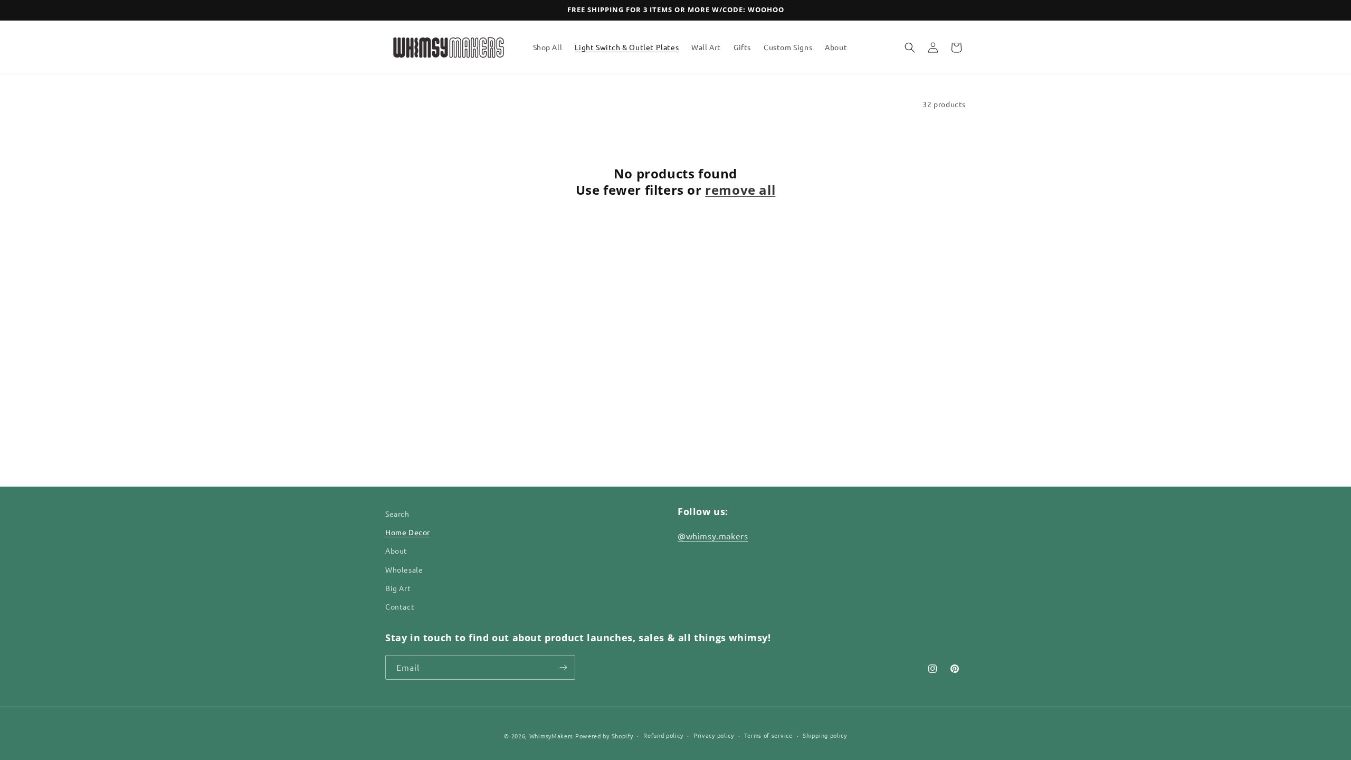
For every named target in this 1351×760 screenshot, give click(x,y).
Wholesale (404, 569)
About (396, 550)
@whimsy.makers (713, 535)
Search (397, 513)
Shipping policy (825, 735)
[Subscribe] (563, 667)
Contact (399, 606)
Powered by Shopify (604, 736)
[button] (909, 47)
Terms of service (768, 735)
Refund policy (663, 735)
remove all (740, 190)
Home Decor (407, 532)
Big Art (398, 588)
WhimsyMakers (551, 736)
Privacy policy (713, 735)
